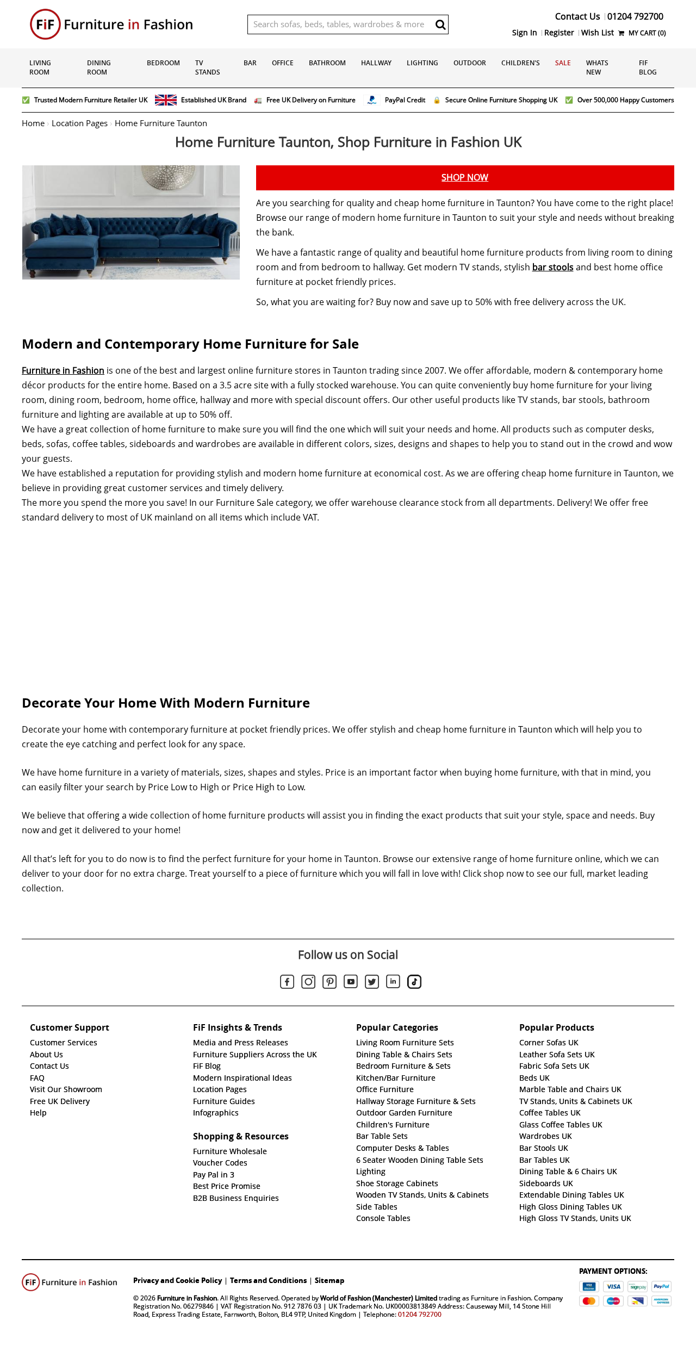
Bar (250, 62)
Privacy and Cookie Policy (177, 1280)
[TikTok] (414, 983)
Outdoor (469, 62)
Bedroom (163, 62)
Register (559, 32)
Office (283, 62)
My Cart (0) (646, 33)
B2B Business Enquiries (236, 1198)
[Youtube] (351, 983)
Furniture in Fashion (63, 370)
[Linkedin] (393, 983)
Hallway (376, 62)
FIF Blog (648, 67)
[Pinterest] (329, 983)
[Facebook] (287, 983)
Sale (563, 62)
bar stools (553, 267)
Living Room (40, 67)
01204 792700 (420, 1314)
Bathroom (327, 62)
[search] (440, 24)
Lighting (422, 62)
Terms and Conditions (268, 1280)
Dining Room (99, 67)
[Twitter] (372, 983)
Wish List (597, 32)
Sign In (524, 32)
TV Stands (207, 67)
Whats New (597, 67)
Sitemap (329, 1280)
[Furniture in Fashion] (130, 24)
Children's (520, 62)
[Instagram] (308, 983)
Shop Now (465, 177)
